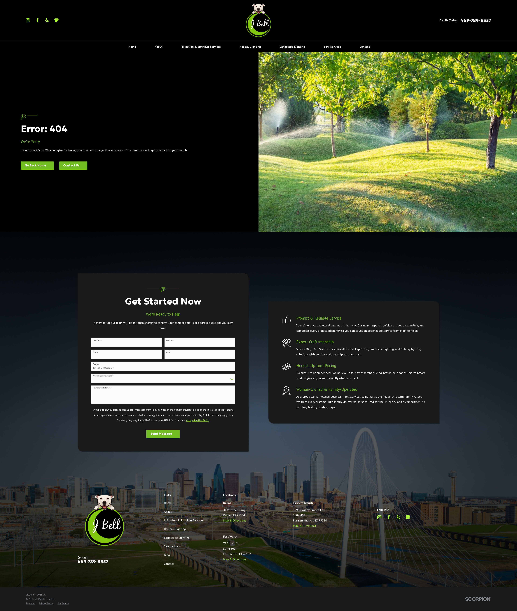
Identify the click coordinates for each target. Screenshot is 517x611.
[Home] (258, 20)
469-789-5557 (475, 20)
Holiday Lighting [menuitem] (250, 47)
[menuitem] (30, 603)
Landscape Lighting (177, 538)
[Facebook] (37, 20)
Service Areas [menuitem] (332, 47)
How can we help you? (102, 388)
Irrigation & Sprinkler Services (183, 520)
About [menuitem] (159, 47)
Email (168, 352)
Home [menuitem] (132, 47)
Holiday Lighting (175, 529)
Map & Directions (234, 520)
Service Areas (172, 546)
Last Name (170, 340)
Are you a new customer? (103, 376)
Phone (95, 352)
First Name (97, 340)
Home (168, 503)
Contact (169, 564)
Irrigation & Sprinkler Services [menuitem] (201, 47)
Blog (167, 555)
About (168, 512)
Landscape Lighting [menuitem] (292, 47)
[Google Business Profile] (56, 20)
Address (96, 364)
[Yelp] (47, 20)
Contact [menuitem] (365, 47)
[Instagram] (28, 20)
